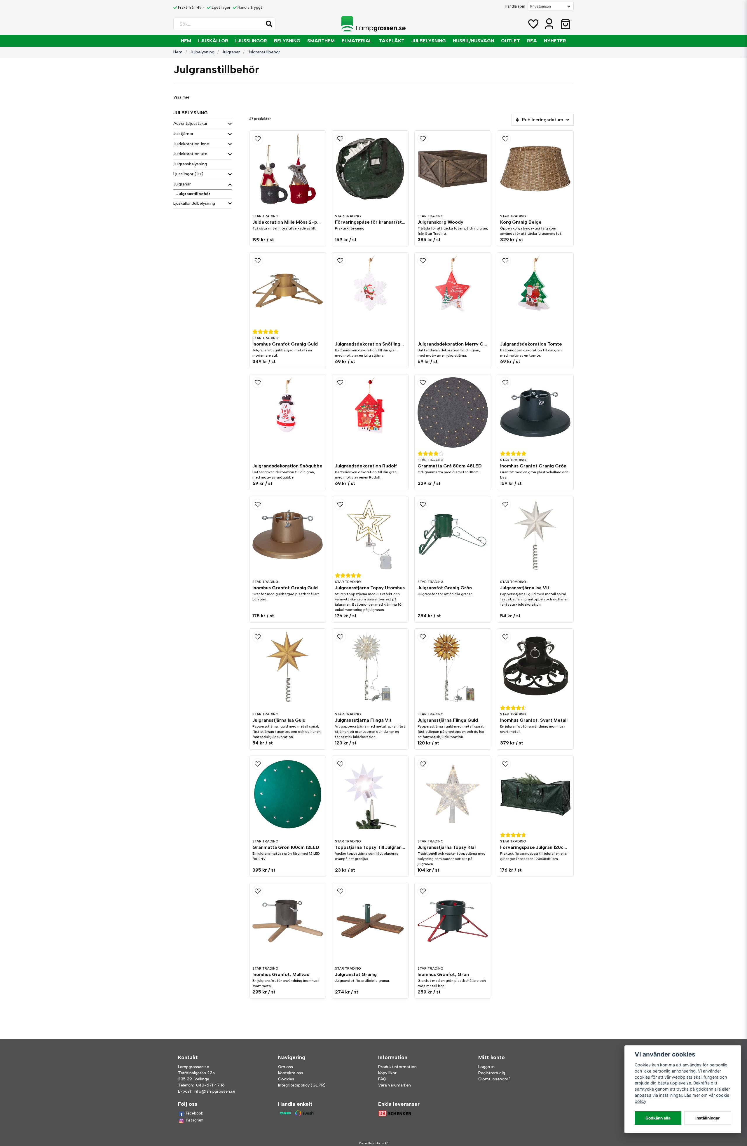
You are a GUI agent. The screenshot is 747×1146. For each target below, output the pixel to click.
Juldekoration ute (190, 153)
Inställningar (707, 1118)
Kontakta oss (290, 1072)
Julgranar (231, 52)
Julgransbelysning (190, 164)
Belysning (287, 40)
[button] (269, 24)
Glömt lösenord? (494, 1079)
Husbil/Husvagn (473, 40)
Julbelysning (428, 40)
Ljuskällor (213, 40)
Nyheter (555, 40)
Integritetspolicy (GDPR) (302, 1085)
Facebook (194, 1113)
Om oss (285, 1066)
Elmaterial (357, 40)
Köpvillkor (387, 1072)
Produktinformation (397, 1066)
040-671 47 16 (210, 1085)
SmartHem (321, 40)
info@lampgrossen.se (214, 1091)
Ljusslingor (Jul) (188, 173)
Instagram (194, 1120)
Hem (186, 40)
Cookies (286, 1079)
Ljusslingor (251, 40)
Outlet (510, 40)
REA (532, 40)
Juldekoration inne (191, 143)
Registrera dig (491, 1072)
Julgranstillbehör (193, 193)
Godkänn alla (658, 1118)
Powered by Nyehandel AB (373, 1143)
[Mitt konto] (549, 24)
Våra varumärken (394, 1085)
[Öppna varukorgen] (565, 24)
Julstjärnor (183, 133)
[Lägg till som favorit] (533, 24)
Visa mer (181, 97)
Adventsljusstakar (190, 123)
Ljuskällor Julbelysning (194, 203)
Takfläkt (391, 40)
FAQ (382, 1079)
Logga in (486, 1066)
